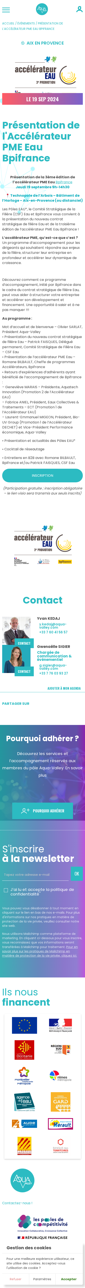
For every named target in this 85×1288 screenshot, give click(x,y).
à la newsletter (38, 853)
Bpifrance (64, 182)
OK (77, 873)
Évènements (26, 23)
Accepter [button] (69, 1279)
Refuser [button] (15, 1279)
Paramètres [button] (42, 1279)
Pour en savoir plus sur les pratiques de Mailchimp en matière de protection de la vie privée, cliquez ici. (40, 951)
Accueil (8, 23)
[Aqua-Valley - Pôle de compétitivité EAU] (42, 13)
